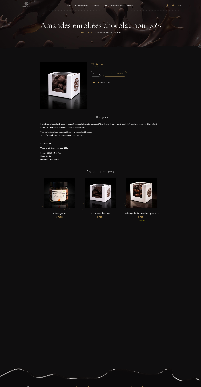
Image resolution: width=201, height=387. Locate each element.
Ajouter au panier (115, 73)
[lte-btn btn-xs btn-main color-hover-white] (59, 210)
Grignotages (105, 82)
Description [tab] (102, 117)
